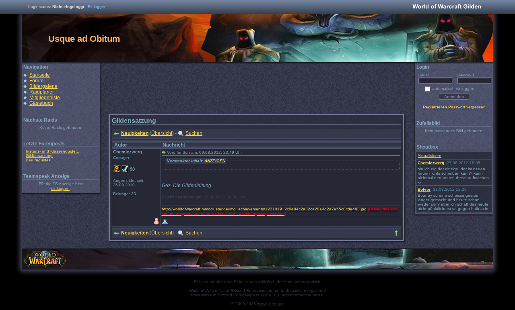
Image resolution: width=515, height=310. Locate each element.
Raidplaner (41, 92)
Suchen (193, 133)
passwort (465, 74)
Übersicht (161, 133)
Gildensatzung (39, 155)
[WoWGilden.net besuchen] (446, 7)
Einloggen (97, 6)
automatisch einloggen (453, 88)
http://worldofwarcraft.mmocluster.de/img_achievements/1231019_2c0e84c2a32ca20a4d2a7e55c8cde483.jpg (264, 209)
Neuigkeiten (134, 133)
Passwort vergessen (467, 107)
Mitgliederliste (44, 97)
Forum (36, 81)
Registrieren (435, 107)
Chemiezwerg (431, 163)
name (423, 74)
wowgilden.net (270, 304)
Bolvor (424, 189)
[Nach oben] (396, 233)
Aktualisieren (429, 155)
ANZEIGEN (214, 161)
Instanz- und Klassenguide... (52, 151)
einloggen (60, 188)
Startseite (39, 75)
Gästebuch (41, 103)
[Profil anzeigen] (165, 221)
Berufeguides (38, 160)
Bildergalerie (43, 86)
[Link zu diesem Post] (164, 152)
